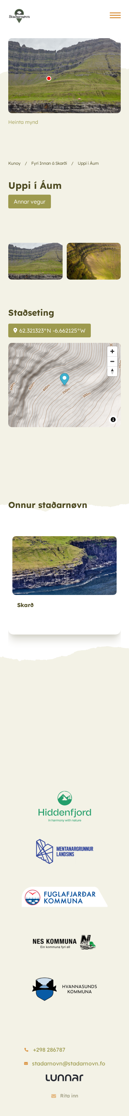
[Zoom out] (112, 361)
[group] (64, 583)
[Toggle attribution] (113, 419)
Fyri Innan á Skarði (49, 163)
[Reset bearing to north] (112, 371)
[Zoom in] (112, 351)
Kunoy (14, 163)
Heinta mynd (23, 122)
